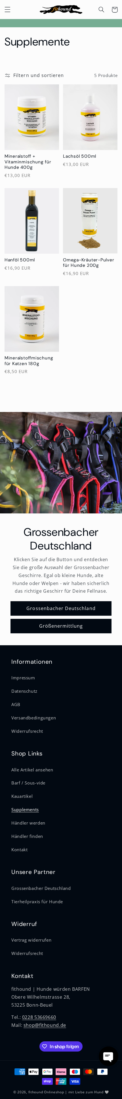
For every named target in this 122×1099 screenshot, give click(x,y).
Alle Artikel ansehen (32, 770)
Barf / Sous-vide (28, 783)
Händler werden (28, 823)
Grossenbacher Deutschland (60, 608)
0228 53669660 (39, 1017)
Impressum (23, 677)
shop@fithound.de (45, 1025)
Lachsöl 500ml (79, 156)
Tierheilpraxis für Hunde (37, 901)
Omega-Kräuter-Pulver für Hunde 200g (88, 262)
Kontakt (19, 849)
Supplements (25, 809)
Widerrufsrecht (27, 731)
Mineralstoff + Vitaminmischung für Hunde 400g (28, 162)
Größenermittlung (61, 626)
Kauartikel (22, 796)
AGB (15, 704)
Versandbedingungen (33, 718)
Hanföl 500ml (20, 260)
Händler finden (27, 836)
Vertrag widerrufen (31, 940)
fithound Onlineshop (46, 1092)
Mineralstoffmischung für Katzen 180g (29, 360)
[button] (7, 9)
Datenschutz (24, 691)
